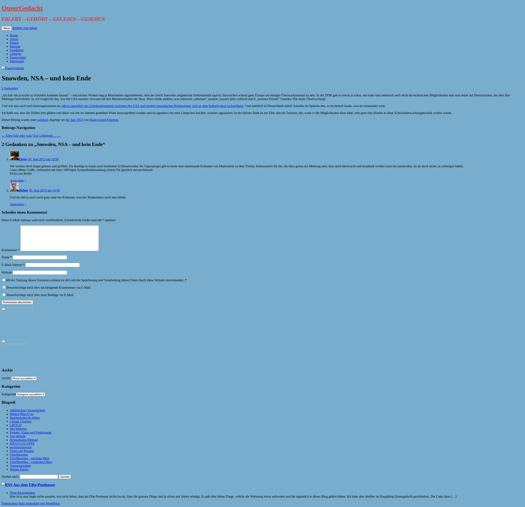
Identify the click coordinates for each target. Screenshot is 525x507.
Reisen (14, 42)
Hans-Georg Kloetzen (104, 120)
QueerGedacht (22, 8)
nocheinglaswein (21, 447)
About (14, 39)
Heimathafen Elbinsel (24, 440)
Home (14, 35)
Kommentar (10, 250)
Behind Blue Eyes (21, 414)
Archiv (6, 378)
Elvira (23, 159)
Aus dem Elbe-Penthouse (34, 485)
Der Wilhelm (18, 429)
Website (7, 272)
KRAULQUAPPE (22, 443)
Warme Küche (19, 469)
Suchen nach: (10, 476)
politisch (43, 120)
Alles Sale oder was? (17, 135)
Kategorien (9, 394)
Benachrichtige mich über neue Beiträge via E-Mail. (40, 295)
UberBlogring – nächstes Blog (29, 458)
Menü (6, 28)
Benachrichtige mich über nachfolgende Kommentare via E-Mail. (49, 287)
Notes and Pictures (22, 451)
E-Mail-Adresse (13, 265)
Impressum (17, 61)
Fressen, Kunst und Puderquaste (30, 432)
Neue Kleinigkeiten (22, 492)
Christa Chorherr (21, 421)
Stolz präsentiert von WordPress (39, 503)
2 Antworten (10, 88)
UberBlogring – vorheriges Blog (31, 462)
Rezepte (15, 46)
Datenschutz (18, 57)
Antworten (17, 180)
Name (7, 257)
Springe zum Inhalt (24, 28)
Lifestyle (15, 54)
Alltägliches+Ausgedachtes (27, 410)
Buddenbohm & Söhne (25, 417)
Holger (23, 190)
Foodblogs (17, 50)
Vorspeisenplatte (20, 465)
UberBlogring (19, 454)
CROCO (16, 425)
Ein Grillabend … (47, 135)
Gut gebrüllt (17, 436)
